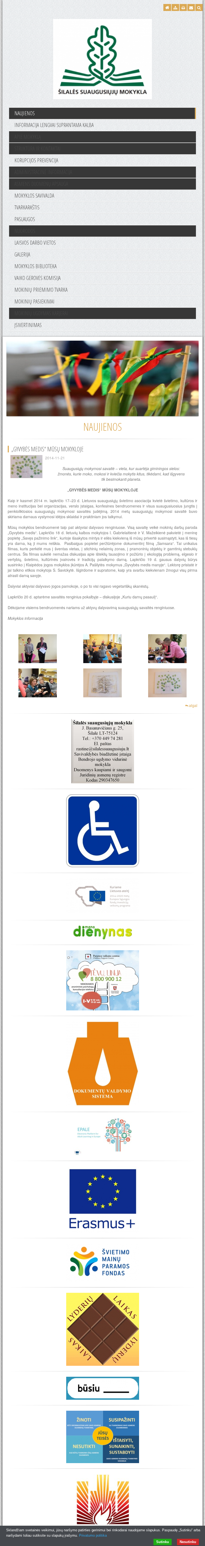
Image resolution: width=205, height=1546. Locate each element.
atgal (193, 705)
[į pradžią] (102, 58)
